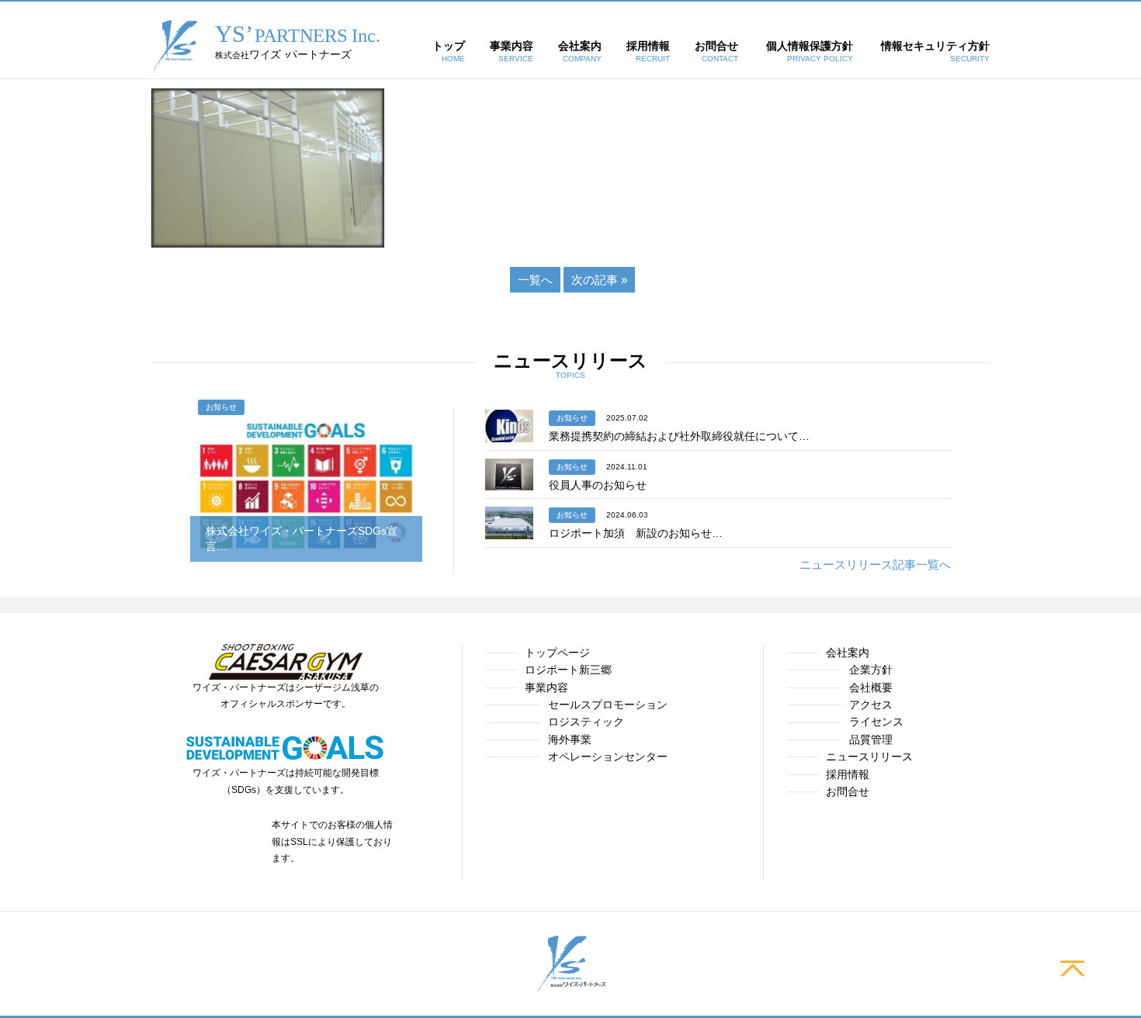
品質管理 (871, 739)
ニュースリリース (869, 756)
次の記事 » (599, 279)
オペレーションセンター (608, 756)
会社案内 (847, 652)
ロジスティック (586, 721)
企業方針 (871, 669)
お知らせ (221, 407)
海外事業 (569, 739)
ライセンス (876, 721)
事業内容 (546, 687)
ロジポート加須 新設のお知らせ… (636, 533)
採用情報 (847, 774)
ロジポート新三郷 (568, 669)
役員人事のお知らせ (598, 485)
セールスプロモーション (608, 704)
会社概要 (871, 687)
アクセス (871, 704)
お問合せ (847, 791)
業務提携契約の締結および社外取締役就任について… (679, 436)
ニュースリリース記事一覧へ (875, 564)
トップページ (557, 652)
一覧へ (535, 279)
